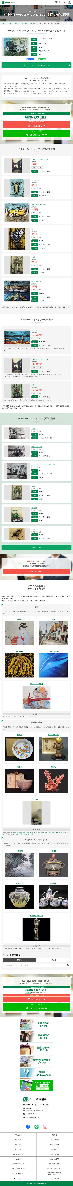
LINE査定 (18, 1149)
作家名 (19, 960)
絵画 (44, 43)
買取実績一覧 (55, 1149)
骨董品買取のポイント (18, 1168)
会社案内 (18, 1159)
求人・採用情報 (54, 1159)
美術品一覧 (18, 1140)
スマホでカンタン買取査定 (36, 131)
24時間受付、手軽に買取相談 (36, 122)
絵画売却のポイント (55, 1164)
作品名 (53, 960)
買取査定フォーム (54, 1144)
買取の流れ (18, 1135)
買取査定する (37, 125)
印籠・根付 (26, 832)
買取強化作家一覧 (18, 1154)
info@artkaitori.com (34, 1117)
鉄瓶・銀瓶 (18, 832)
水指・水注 (47, 832)
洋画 (40, 43)
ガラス (25, 834)
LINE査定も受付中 (37, 135)
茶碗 (42, 832)
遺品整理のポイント (18, 1164)
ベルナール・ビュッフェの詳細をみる (36, 65)
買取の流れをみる (36, 571)
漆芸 (28, 834)
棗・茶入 (63, 832)
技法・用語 (18, 1144)
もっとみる (36, 547)
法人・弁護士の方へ (18, 1174)
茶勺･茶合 (16, 834)
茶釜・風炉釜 (56, 832)
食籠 (20, 834)
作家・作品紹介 (54, 1154)
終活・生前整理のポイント (55, 1168)
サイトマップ (55, 1179)
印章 (32, 834)
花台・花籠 (33, 832)
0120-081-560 (31, 1114)
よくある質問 (55, 1140)
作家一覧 (54, 1135)
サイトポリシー (18, 1179)
